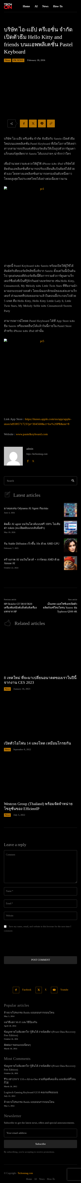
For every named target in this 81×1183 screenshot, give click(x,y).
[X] (33, 123)
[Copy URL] (51, 123)
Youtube (64, 989)
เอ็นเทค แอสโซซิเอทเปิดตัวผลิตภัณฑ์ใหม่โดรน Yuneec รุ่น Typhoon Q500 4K (60, 607)
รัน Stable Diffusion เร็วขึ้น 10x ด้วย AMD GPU (31, 543)
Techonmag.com (25, 1173)
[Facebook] (24, 123)
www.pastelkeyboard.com (32, 434)
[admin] (13, 456)
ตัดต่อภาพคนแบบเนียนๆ (17, 1044)
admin (29, 448)
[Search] (73, 480)
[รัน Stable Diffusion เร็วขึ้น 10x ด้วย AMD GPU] (70, 545)
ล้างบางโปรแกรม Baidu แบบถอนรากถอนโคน (29, 1012)
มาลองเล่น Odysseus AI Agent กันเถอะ (26, 508)
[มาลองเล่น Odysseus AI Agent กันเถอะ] (70, 510)
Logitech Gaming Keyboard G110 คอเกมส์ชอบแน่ (31, 1092)
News (7, 60)
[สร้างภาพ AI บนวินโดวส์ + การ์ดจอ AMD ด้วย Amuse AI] (70, 563)
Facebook (26, 989)
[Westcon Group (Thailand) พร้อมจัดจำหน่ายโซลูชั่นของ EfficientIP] (40, 778)
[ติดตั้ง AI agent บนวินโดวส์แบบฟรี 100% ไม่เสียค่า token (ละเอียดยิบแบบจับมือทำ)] (70, 528)
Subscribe (40, 1143)
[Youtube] (54, 990)
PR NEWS (18, 60)
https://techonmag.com (37, 454)
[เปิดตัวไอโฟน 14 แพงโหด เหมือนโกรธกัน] (40, 718)
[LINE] (42, 123)
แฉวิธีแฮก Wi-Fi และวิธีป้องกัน (20, 1022)
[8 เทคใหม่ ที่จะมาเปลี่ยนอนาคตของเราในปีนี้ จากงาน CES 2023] (40, 652)
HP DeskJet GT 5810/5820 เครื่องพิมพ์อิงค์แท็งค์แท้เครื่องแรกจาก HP (20, 607)
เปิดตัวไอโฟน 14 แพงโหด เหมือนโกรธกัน (37, 743)
